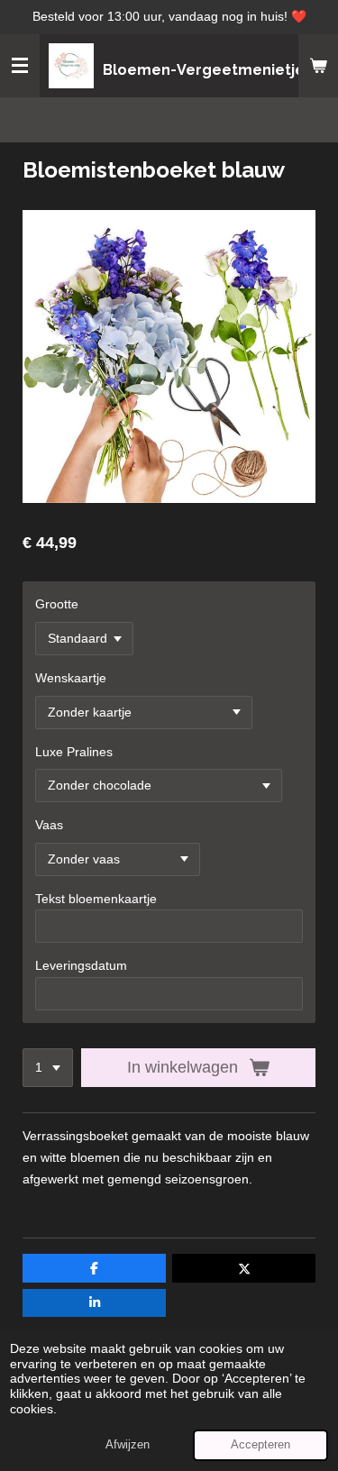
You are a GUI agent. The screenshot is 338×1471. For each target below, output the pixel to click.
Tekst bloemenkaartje (96, 898)
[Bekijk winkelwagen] (318, 65)
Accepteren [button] (260, 1445)
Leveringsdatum (81, 965)
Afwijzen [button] (127, 1445)
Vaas (49, 825)
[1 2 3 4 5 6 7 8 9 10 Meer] (48, 1068)
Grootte (56, 604)
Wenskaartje (70, 678)
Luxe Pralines (74, 752)
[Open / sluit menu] (20, 65)
